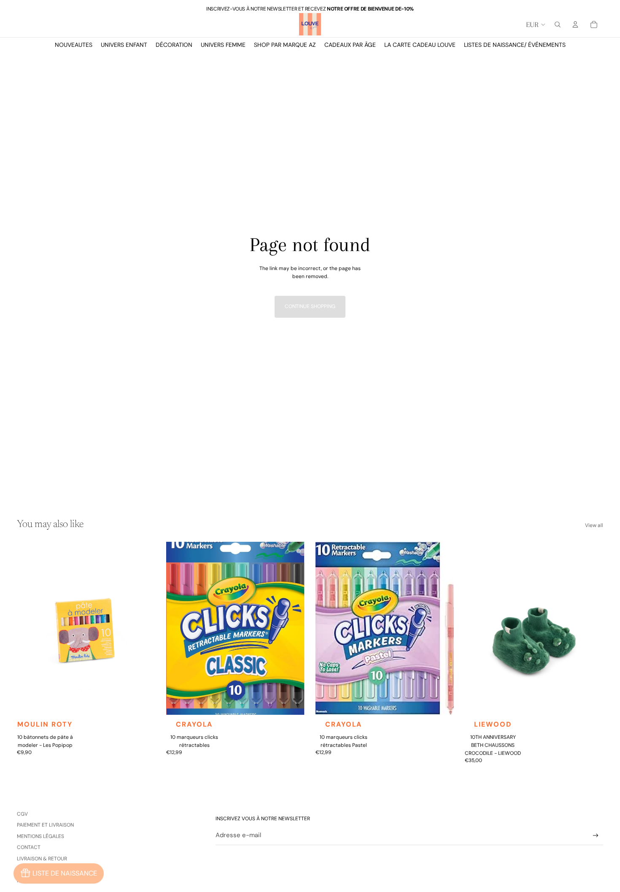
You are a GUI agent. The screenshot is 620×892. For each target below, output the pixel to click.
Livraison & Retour (42, 858)
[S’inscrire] (595, 835)
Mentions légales (40, 836)
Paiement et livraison (45, 825)
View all (594, 525)
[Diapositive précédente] (29, 628)
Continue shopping (310, 306)
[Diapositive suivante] (142, 628)
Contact (28, 847)
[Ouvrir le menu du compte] (575, 24)
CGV (22, 814)
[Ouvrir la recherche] (557, 24)
